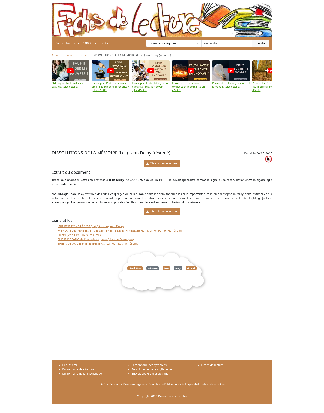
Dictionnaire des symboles (149, 365)
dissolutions (135, 268)
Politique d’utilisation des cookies (203, 384)
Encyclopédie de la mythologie (152, 369)
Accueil (56, 55)
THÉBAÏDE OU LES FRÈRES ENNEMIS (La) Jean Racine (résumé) (99, 243)
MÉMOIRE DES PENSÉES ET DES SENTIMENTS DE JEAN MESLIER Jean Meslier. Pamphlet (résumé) (121, 230)
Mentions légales (134, 384)
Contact (114, 384)
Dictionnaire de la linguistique (82, 373)
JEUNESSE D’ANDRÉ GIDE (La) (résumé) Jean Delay (91, 226)
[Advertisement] (162, 121)
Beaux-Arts (69, 365)
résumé (191, 268)
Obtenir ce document (163, 163)
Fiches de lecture (77, 55)
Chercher (261, 43)
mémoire (153, 268)
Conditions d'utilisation (163, 384)
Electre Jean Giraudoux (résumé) (79, 235)
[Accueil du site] (162, 18)
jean (166, 268)
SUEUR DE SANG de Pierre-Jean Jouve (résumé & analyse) (96, 239)
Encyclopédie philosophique (150, 373)
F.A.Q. (102, 384)
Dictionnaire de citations (78, 369)
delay (178, 268)
